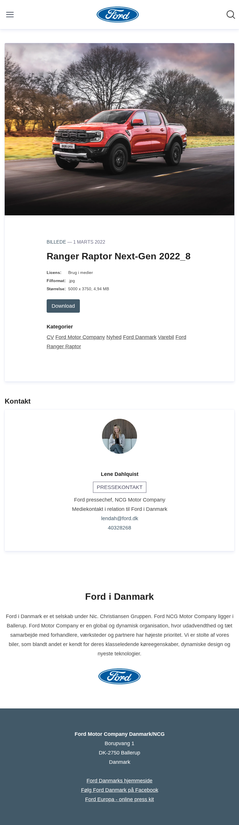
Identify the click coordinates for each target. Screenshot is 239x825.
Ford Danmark (140, 337)
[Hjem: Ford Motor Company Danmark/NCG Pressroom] (118, 14)
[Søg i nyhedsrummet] (231, 14)
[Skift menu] (9, 15)
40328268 (119, 528)
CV (50, 337)
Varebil (166, 337)
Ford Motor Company (80, 337)
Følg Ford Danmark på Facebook (119, 790)
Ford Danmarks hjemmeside (119, 781)
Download (63, 306)
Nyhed (114, 337)
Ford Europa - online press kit (119, 799)
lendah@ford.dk (119, 518)
